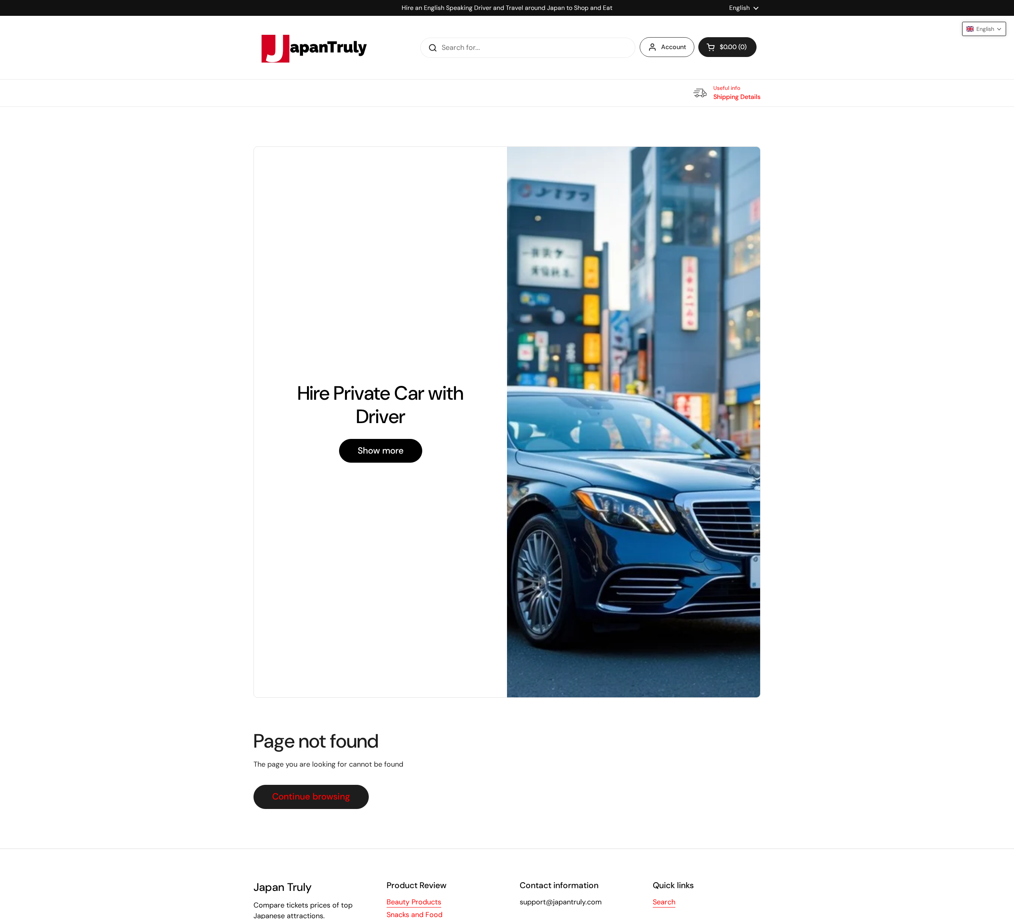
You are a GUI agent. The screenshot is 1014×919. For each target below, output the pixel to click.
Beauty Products (414, 902)
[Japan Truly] (313, 47)
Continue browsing (311, 796)
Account (673, 47)
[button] (727, 47)
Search (664, 902)
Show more (381, 450)
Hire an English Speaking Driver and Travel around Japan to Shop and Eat (507, 7)
